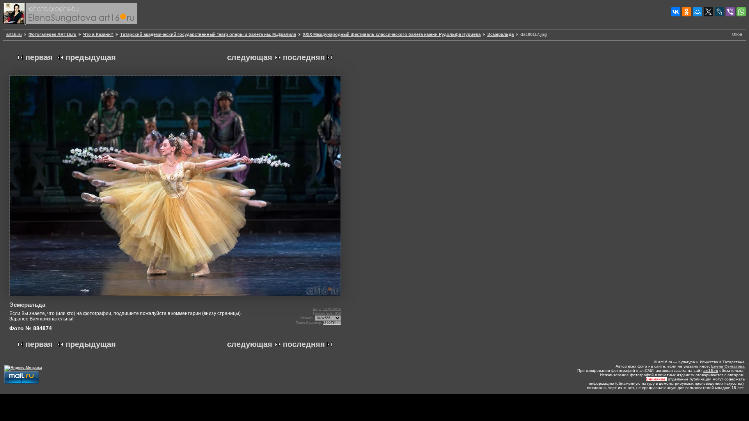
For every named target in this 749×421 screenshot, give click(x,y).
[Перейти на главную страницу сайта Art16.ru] (14, 22)
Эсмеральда (500, 34)
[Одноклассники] (686, 11)
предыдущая (91, 57)
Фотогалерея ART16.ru (52, 34)
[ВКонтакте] (675, 11)
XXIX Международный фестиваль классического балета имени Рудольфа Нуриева (392, 34)
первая (39, 57)
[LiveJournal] (719, 11)
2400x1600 (332, 323)
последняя (304, 57)
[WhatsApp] (741, 11)
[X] (708, 11)
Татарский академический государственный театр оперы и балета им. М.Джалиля (208, 34)
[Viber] (730, 11)
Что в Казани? (98, 34)
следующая (249, 57)
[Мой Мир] (697, 11)
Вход (737, 34)
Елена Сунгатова (728, 366)
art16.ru (14, 34)
